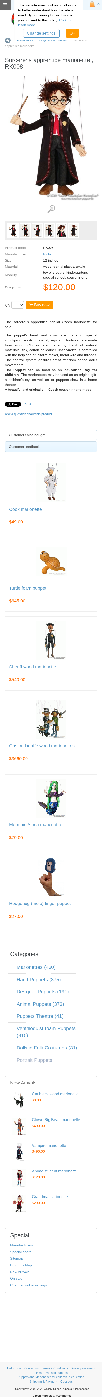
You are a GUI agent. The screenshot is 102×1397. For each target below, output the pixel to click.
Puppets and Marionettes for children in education (51, 1377)
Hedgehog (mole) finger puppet (40, 903)
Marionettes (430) (36, 967)
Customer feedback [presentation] (24, 447)
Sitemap (16, 1258)
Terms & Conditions (55, 1368)
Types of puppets (56, 1373)
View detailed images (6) (51, 209)
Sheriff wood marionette (32, 667)
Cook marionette (25, 509)
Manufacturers (21, 1245)
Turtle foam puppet (27, 588)
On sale (16, 1278)
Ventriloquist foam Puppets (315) (46, 1032)
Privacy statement (83, 1368)
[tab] (51, 435)
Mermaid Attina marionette (35, 824)
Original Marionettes (53, 40)
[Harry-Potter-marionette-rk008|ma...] (13, 230)
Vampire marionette (49, 1145)
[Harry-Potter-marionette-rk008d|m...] (61, 230)
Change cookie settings (28, 1285)
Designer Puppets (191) (43, 991)
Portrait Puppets (34, 1060)
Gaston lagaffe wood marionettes (42, 746)
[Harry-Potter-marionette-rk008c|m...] (49, 230)
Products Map (21, 1265)
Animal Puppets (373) (40, 1004)
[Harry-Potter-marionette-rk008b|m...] (37, 230)
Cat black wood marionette (55, 1094)
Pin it (27, 404)
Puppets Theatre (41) (40, 1016)
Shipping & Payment (43, 1381)
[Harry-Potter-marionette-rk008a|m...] (25, 230)
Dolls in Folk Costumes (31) (47, 1047)
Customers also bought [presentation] (27, 435)
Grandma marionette (50, 1197)
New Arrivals (19, 1272)
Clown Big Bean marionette (56, 1120)
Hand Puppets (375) (39, 979)
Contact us (31, 1368)
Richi (47, 254)
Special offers (20, 1252)
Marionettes (25, 40)
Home (8, 40)
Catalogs (66, 1381)
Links (38, 1373)
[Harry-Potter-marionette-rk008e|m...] (73, 230)
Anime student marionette (54, 1171)
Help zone (14, 1368)
